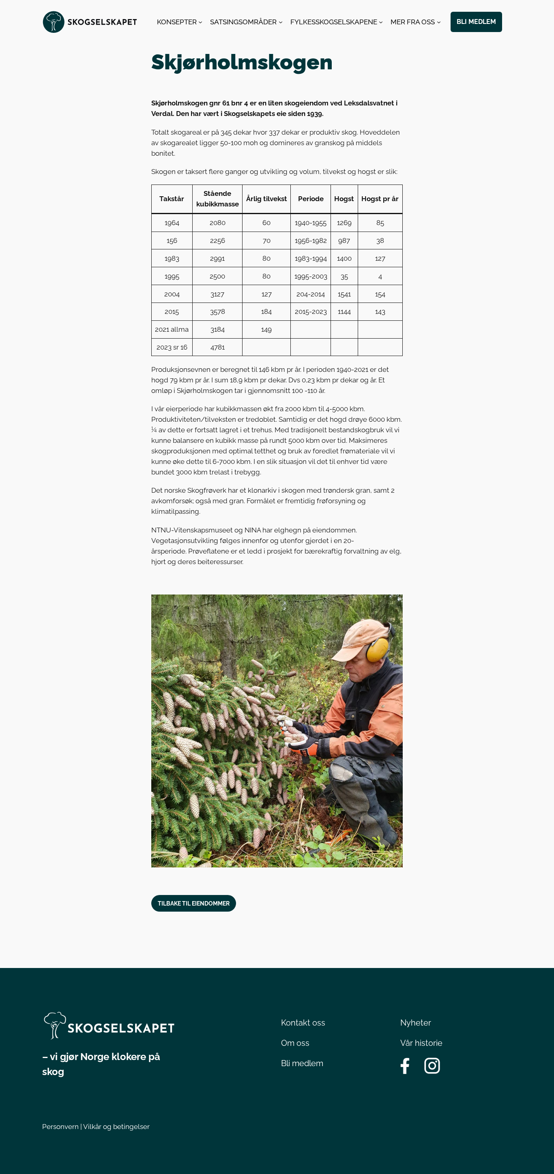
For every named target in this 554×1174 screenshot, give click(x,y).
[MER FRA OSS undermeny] (439, 22)
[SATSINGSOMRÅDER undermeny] (281, 22)
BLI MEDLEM (476, 22)
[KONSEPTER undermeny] (200, 22)
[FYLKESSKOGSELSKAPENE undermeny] (381, 22)
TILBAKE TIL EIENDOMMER (194, 903)
